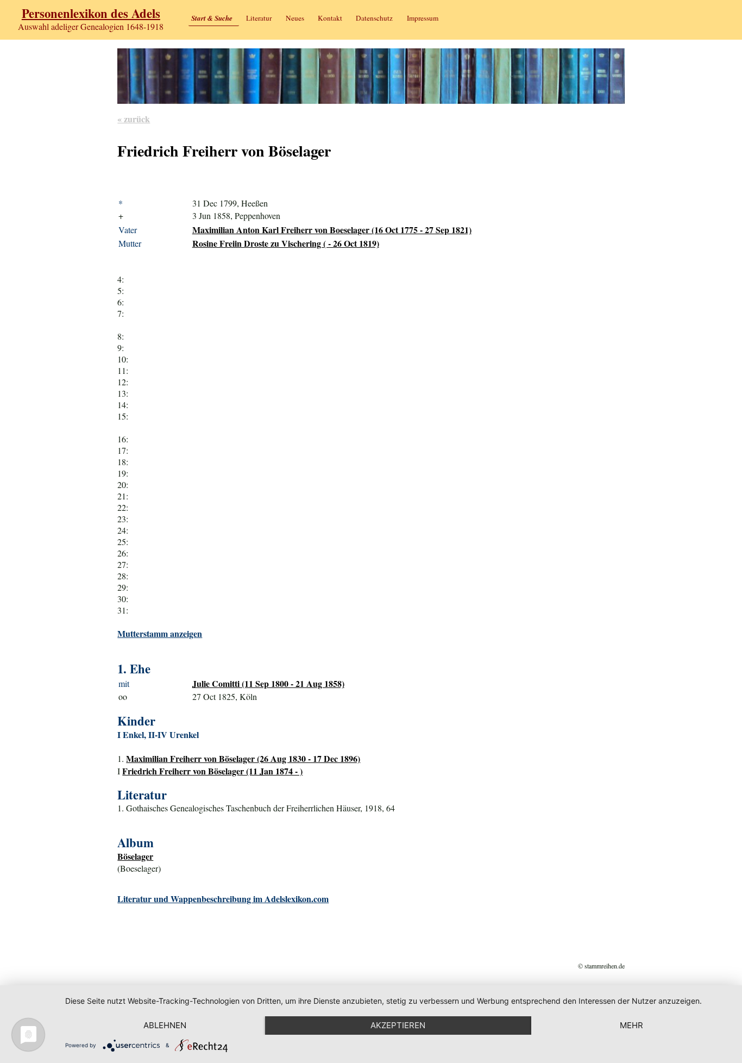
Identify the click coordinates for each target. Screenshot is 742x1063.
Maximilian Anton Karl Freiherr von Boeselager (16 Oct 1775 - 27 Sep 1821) (331, 229)
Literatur (259, 18)
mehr (631, 1025)
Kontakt (330, 18)
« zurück (133, 118)
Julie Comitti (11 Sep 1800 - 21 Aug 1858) (268, 683)
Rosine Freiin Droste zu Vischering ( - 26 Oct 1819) (285, 243)
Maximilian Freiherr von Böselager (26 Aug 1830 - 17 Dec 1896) (243, 758)
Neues (295, 18)
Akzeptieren (397, 1025)
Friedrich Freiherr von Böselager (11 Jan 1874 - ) (212, 771)
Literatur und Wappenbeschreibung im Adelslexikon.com (223, 898)
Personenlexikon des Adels (91, 13)
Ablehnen (164, 1025)
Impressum (422, 18)
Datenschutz (374, 18)
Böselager (135, 856)
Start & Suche (211, 18)
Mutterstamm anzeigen (159, 633)
